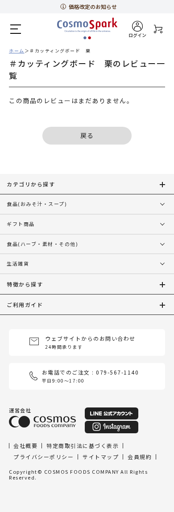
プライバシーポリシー (43, 456)
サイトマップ (101, 456)
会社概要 (25, 445)
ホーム (17, 50)
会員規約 (140, 456)
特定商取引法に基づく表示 (82, 445)
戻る (87, 135)
